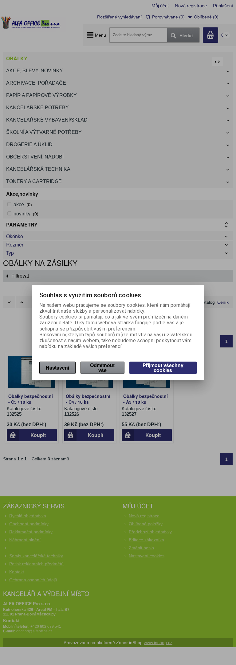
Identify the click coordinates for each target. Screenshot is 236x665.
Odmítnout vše (102, 368)
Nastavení (57, 367)
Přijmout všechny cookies (163, 368)
